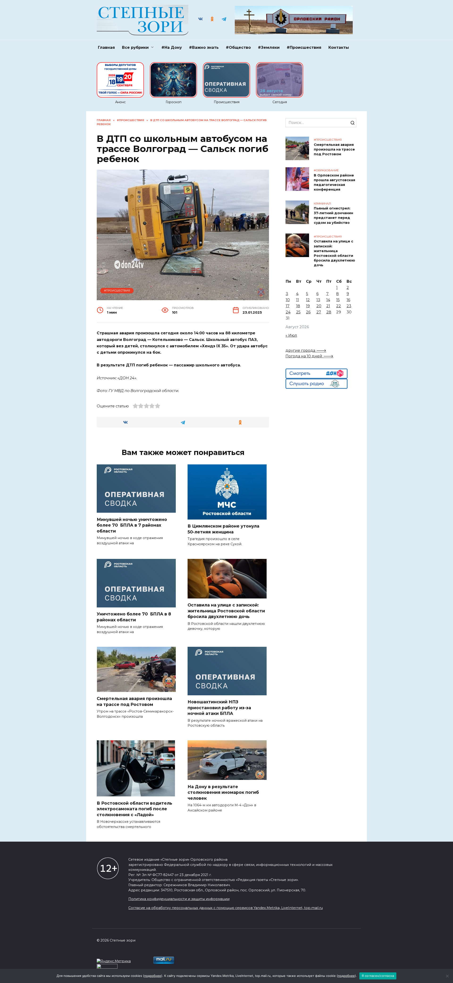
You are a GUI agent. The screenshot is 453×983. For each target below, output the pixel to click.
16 (348, 300)
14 (328, 300)
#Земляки (269, 47)
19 (308, 306)
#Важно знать (204, 47)
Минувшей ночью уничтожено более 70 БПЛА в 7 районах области (132, 525)
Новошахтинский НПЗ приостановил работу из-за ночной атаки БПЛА (219, 707)
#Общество (238, 47)
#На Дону (171, 47)
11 (297, 300)
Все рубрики (135, 47)
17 (287, 306)
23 (349, 306)
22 (338, 306)
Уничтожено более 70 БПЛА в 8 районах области (134, 616)
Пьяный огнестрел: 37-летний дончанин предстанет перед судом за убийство (333, 215)
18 (298, 306)
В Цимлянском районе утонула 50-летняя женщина (223, 529)
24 (288, 312)
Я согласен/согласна (378, 976)
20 (318, 306)
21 (328, 306)
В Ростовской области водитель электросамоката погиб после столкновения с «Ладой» (134, 808)
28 (328, 312)
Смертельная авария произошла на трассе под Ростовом (134, 701)
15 (338, 300)
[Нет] (447, 976)
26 (308, 312)
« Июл (291, 335)
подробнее (152, 976)
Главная (106, 47)
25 (298, 312)
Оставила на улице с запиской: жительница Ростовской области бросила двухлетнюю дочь (226, 610)
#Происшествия (304, 47)
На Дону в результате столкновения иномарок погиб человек (223, 792)
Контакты (338, 47)
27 (318, 312)
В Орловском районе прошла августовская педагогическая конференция (334, 182)
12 (308, 300)
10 (288, 300)
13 (318, 300)
